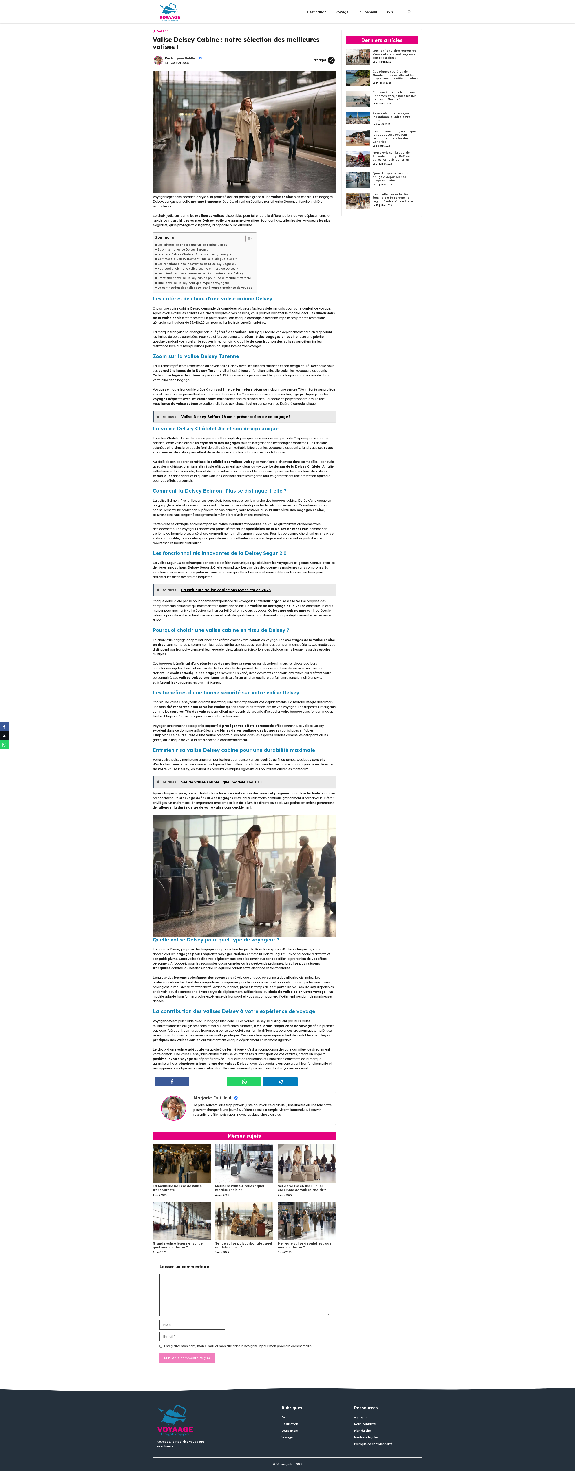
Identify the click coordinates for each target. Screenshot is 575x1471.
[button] (409, 12)
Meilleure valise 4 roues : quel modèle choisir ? (239, 1188)
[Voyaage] (169, 12)
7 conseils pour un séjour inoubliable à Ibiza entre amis (391, 116)
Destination (316, 12)
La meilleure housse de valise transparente (177, 1188)
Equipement (367, 12)
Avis (389, 12)
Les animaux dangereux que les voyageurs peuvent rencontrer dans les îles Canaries (394, 136)
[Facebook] (4, 726)
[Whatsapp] (4, 744)
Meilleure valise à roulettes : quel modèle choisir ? (305, 1245)
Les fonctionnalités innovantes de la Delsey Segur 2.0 (197, 264)
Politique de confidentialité (373, 1444)
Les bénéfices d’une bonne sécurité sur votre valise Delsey (200, 273)
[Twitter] (4, 735)
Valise (162, 31)
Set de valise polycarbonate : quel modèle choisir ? (243, 1245)
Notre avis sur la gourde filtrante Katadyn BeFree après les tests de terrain (392, 156)
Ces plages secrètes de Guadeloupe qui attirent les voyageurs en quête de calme (395, 75)
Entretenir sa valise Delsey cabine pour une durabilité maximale (204, 278)
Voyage (341, 12)
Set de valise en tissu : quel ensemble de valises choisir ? (302, 1188)
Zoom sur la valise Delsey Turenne (183, 249)
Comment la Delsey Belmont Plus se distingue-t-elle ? (197, 259)
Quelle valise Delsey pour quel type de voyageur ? (195, 283)
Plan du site (362, 1430)
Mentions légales (366, 1437)
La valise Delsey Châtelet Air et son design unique (194, 254)
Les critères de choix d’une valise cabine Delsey (192, 244)
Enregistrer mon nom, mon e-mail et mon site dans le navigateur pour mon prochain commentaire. (238, 1346)
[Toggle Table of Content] (247, 238)
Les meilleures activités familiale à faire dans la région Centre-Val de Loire (393, 197)
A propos (360, 1417)
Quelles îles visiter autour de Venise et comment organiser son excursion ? (395, 54)
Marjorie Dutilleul (184, 58)
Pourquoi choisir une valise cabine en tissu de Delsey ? (198, 268)
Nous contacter (365, 1424)
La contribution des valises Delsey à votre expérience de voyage (205, 287)
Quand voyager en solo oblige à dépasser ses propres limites (390, 177)
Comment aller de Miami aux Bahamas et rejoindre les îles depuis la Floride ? (394, 95)
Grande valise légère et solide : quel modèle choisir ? (178, 1245)
